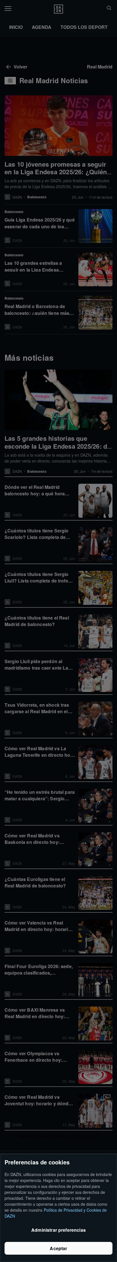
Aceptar (58, 1248)
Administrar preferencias (58, 1230)
